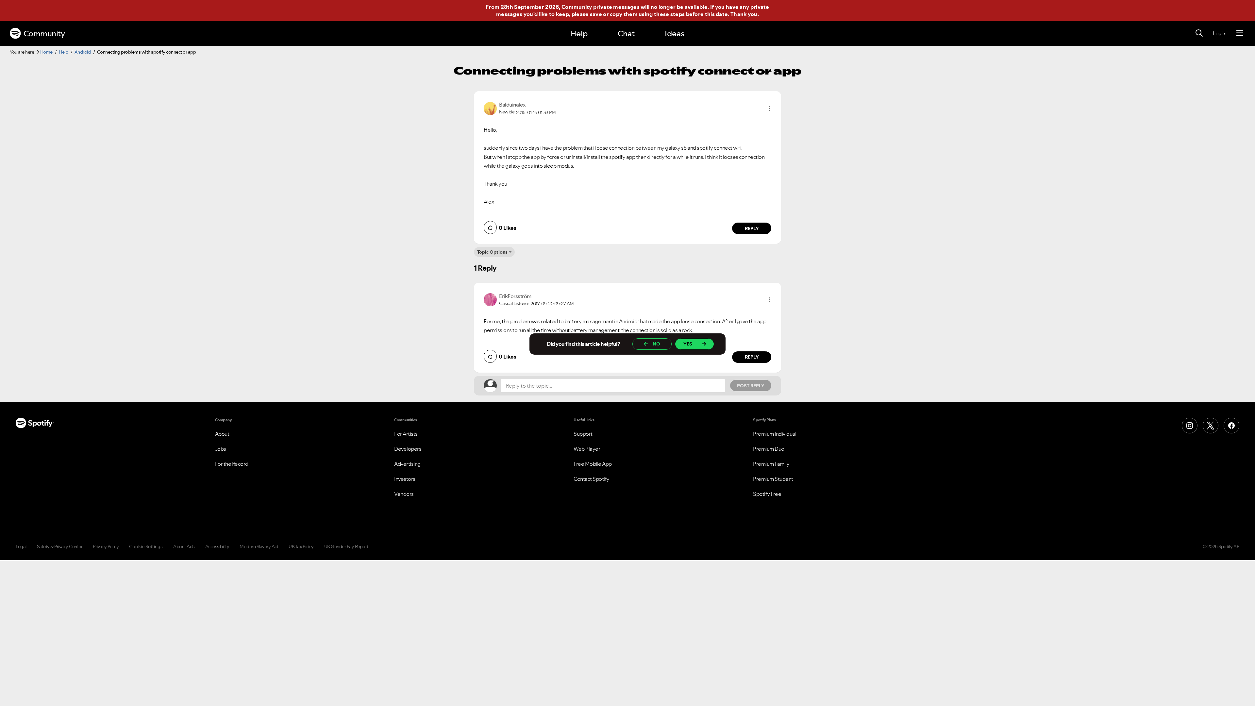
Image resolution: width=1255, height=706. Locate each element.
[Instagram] (1189, 425)
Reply (752, 228)
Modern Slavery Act (259, 546)
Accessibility (217, 546)
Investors (404, 478)
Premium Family (771, 463)
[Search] (1199, 33)
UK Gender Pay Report (346, 546)
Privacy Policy (106, 546)
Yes (687, 344)
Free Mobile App (593, 463)
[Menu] (1239, 33)
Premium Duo (768, 448)
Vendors (404, 493)
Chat (626, 33)
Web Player (587, 448)
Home (46, 52)
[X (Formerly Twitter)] (1210, 425)
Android (83, 52)
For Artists (406, 433)
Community (44, 33)
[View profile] (490, 107)
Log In (1219, 33)
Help (579, 33)
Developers (407, 448)
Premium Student (773, 478)
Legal (21, 546)
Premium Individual (774, 433)
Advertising (407, 463)
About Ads (184, 546)
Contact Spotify (592, 478)
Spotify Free (767, 493)
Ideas (674, 33)
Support (583, 433)
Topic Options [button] (492, 252)
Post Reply (750, 385)
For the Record (231, 463)
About (222, 433)
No (656, 344)
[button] (770, 108)
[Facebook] (1231, 425)
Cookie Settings (146, 546)
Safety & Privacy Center (60, 546)
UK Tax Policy (301, 546)
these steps (669, 14)
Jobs (220, 448)
